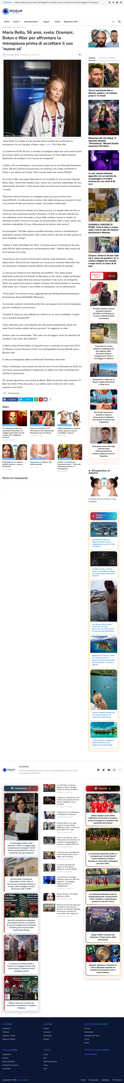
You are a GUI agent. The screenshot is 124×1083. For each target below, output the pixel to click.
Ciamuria (5, 1032)
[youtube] (117, 2)
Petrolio (5, 1058)
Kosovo (87, 1028)
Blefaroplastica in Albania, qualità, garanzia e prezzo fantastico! (12, 464)
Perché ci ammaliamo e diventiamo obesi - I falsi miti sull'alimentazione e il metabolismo (69, 465)
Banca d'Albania (8, 1061)
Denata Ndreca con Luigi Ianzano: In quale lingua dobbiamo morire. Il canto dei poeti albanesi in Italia (68, 826)
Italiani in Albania (8, 1039)
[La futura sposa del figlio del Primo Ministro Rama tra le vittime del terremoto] (49, 855)
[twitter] (113, 2)
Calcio (57, 21)
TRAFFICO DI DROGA (107, 58)
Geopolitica (6, 1054)
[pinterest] (121, 2)
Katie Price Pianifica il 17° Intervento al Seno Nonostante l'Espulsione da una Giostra (42, 430)
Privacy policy (94, 1080)
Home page (6, 27)
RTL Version (117, 1080)
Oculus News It (22, 1080)
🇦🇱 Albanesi (110, 276)
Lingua (46, 21)
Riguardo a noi (70, 21)
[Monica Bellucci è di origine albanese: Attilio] (49, 897)
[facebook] (109, 2)
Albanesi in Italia (8, 1035)
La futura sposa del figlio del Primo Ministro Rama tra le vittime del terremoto (68, 854)
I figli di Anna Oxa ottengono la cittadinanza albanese (68, 813)
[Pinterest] (41, 399)
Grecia (86, 1039)
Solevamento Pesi (50, 1061)
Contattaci (105, 1080)
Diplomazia (47, 1035)
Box (44, 1058)
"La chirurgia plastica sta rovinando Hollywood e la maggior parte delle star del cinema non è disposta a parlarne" (13, 432)
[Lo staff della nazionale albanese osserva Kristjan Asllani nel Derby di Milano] (49, 788)
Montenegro (89, 1032)
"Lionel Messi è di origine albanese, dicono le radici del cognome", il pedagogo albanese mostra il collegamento (68, 881)
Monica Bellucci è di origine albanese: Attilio (67, 895)
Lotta (45, 1065)
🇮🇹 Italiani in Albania (97, 276)
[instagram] (114, 770)
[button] (114, 22)
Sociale (46, 1039)
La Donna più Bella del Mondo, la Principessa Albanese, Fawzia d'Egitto (67, 867)
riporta (48, 144)
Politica (46, 1028)
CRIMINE (92, 58)
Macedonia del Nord (91, 1035)
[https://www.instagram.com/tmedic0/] (119, 770)
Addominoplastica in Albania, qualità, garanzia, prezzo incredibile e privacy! (69, 430)
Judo (45, 1068)
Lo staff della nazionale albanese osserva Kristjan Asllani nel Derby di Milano (67, 787)
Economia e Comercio (10, 1065)
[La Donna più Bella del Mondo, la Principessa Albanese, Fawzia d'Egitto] (49, 868)
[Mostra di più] (50, 399)
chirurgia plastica (19, 27)
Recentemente (31, 21)
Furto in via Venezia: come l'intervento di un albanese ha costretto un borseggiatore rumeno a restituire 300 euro (68, 841)
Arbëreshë (6, 1028)
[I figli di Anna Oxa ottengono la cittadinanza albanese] (49, 815)
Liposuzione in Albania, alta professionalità (41, 463)
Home (6, 21)
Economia (47, 1032)
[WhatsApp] (36, 399)
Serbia (86, 1043)
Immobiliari (6, 1068)
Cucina (16, 21)
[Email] (45, 399)
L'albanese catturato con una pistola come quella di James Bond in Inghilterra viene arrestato (68, 801)
